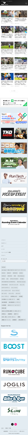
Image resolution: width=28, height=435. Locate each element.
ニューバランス (16, 290)
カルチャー (4, 243)
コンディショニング (14, 284)
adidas (3, 267)
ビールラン (4, 293)
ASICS (3, 273)
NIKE (3, 278)
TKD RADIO (5, 284)
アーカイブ (4, 259)
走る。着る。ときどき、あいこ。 (9, 316)
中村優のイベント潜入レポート (8, 299)
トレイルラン (14, 287)
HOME (2, 428)
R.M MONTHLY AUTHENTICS (8, 281)
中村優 (21, 296)
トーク (3, 249)
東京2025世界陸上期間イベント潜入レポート (11, 311)
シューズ (22, 284)
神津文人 (4, 314)
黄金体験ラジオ (22, 319)
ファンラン (11, 293)
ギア (2, 246)
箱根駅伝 (10, 314)
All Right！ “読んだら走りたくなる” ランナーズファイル (13, 270)
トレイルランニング (6, 290)
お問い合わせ (21, 431)
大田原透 (4, 305)
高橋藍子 (15, 319)
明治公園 (4, 308)
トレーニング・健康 (6, 252)
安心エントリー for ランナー (14, 305)
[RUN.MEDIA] (5, 3)
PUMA (22, 278)
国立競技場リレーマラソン (14, 302)
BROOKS (15, 273)
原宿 (18, 299)
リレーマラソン (5, 296)
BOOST (9, 273)
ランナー (3, 255)
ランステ (18, 293)
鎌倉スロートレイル (6, 319)
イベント (3, 240)
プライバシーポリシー (13, 431)
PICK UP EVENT (14, 278)
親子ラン (16, 314)
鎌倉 (19, 316)
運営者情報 (6, 431)
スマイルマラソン (6, 287)
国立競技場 (4, 302)
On (7, 278)
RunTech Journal (21, 281)
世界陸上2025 (14, 296)
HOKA (21, 273)
